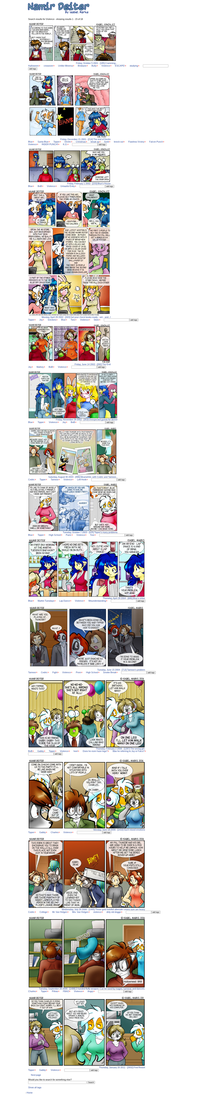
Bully (94, 66)
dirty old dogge (113, 912)
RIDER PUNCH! (50, 144)
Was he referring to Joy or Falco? (129, 751)
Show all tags (34, 1087)
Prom (78, 672)
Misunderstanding (97, 601)
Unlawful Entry (67, 186)
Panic (68, 535)
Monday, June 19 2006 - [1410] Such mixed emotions (119, 830)
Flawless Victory (136, 142)
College (43, 912)
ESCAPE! (120, 66)
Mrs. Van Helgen (80, 912)
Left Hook (81, 479)
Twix (73, 320)
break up (95, 142)
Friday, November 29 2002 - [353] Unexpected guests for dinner (86, 419)
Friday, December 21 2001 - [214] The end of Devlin (85, 139)
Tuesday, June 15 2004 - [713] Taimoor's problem (121, 670)
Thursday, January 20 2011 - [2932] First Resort (122, 1067)
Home (30, 1093)
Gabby (40, 751)
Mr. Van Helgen (59, 912)
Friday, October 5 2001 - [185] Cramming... (96, 63)
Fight (54, 672)
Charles (54, 832)
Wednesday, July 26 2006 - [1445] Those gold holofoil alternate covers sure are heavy (103, 909)
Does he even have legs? (95, 751)
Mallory (40, 367)
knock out (118, 142)
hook (106, 142)
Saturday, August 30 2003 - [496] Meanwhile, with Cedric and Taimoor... (82, 477)
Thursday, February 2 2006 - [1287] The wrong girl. (120, 749)
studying (134, 66)
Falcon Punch (156, 142)
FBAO (66, 991)
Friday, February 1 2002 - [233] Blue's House (89, 183)
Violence (105, 66)
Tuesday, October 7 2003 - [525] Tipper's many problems (90, 532)
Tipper (56, 142)
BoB (40, 186)
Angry (90, 991)
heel (76, 751)
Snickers (52, 320)
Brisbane (82, 66)
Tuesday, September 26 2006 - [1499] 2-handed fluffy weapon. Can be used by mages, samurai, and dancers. (92, 989)
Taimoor (55, 479)
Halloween (33, 66)
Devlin (68, 142)
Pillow (55, 991)
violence (97, 912)
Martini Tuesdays (46, 601)
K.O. (65, 144)
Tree (92, 535)
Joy (41, 320)
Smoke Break (109, 672)
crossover (48, 66)
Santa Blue (43, 142)
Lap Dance (64, 601)
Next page (36, 1075)
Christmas (81, 142)
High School (55, 535)
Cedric (31, 479)
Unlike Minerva (65, 66)
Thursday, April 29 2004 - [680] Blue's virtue (124, 598)
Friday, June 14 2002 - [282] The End (93, 364)
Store (96, 320)
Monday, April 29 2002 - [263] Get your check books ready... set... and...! (76, 317)
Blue (30, 142)
